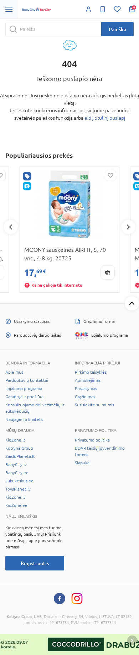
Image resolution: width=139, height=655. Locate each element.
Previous (11, 227)
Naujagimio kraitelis (24, 419)
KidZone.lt (15, 440)
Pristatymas (86, 388)
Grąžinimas (85, 396)
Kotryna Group (19, 448)
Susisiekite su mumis (94, 404)
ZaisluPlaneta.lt (20, 456)
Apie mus (14, 372)
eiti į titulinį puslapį (104, 118)
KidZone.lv (15, 497)
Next (128, 227)
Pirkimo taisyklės (91, 372)
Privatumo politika (92, 440)
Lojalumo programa (23, 388)
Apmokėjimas (88, 380)
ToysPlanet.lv (18, 489)
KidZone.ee (16, 505)
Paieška (117, 29)
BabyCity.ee (17, 472)
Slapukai (83, 462)
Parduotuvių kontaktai (26, 380)
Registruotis (35, 563)
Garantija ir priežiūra (24, 396)
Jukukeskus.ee (19, 480)
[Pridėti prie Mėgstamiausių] (110, 175)
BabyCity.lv (16, 464)
